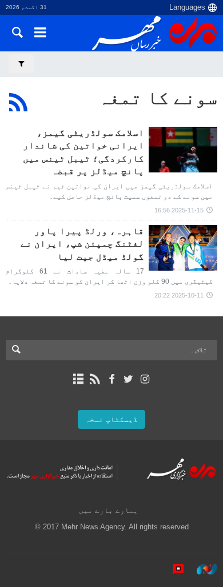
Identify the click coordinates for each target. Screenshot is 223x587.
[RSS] (18, 102)
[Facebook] (111, 379)
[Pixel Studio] (173, 569)
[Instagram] (145, 379)
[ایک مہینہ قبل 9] (183, 149)
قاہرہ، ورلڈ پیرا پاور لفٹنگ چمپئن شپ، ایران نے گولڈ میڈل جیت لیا (82, 244)
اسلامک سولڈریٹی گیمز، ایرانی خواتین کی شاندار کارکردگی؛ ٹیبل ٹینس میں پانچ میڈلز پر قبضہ (83, 152)
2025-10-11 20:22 (179, 295)
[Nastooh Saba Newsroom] (201, 569)
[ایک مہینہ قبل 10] (183, 248)
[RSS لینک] (94, 379)
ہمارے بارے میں (108, 510)
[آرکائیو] (78, 379)
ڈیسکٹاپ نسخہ (111, 419)
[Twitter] (128, 379)
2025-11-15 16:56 (179, 210)
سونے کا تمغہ (157, 97)
